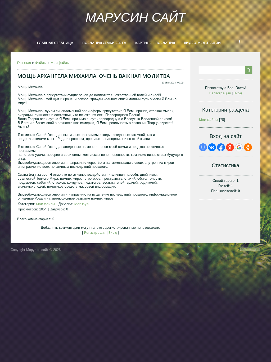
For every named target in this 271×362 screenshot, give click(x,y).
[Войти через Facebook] (221, 147)
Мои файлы (60, 62)
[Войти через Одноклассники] (248, 147)
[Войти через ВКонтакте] (212, 147)
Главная (24, 62)
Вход (113, 232)
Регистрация (95, 232)
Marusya (81, 203)
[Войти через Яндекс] (230, 147)
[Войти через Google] (239, 147)
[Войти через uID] (203, 147)
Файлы (41, 62)
